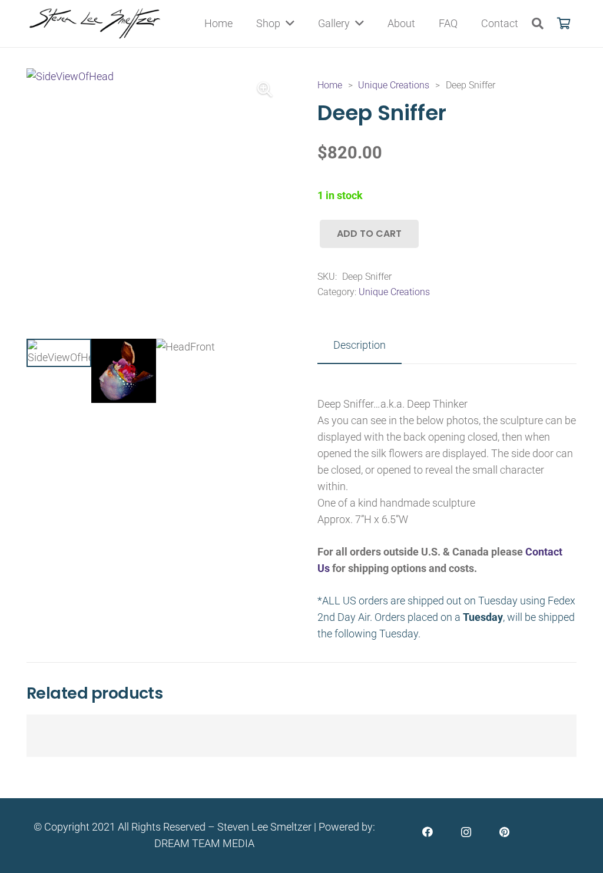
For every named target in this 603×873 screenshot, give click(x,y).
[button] (538, 23)
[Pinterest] (504, 832)
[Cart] (564, 23)
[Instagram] (466, 832)
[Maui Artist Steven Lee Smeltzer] (95, 23)
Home (329, 85)
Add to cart (369, 233)
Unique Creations (393, 85)
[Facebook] (428, 832)
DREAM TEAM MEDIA (204, 843)
